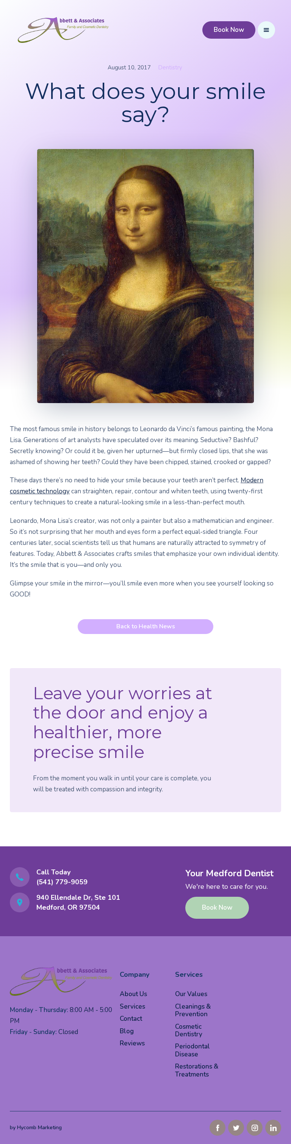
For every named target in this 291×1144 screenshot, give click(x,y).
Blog (127, 1031)
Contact (131, 1018)
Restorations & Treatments (196, 1070)
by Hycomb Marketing (36, 1127)
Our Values (191, 994)
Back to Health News (145, 626)
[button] (266, 30)
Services (132, 1006)
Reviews (132, 1043)
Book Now (229, 29)
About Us (133, 994)
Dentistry (170, 67)
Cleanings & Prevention (193, 1010)
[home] (63, 30)
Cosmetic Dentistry (188, 1030)
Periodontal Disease (192, 1050)
